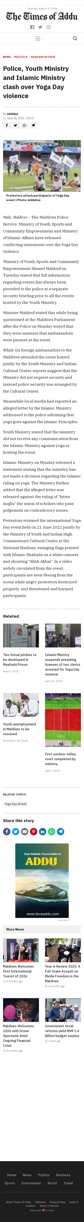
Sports (9, 1183)
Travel (68, 1183)
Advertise (40, 1202)
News (7, 57)
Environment (31, 1183)
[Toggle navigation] (38, 38)
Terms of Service (49, 1205)
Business (63, 1175)
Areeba (12, 114)
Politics (20, 57)
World (52, 1183)
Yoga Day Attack (43, 57)
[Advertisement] (42, 1109)
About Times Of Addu (18, 1202)
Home (11, 1175)
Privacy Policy (57, 1202)
